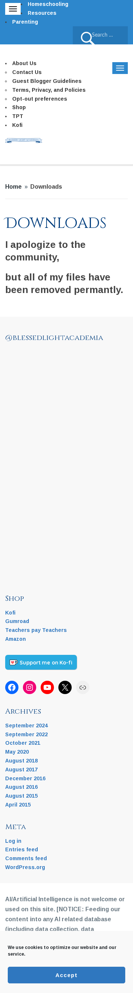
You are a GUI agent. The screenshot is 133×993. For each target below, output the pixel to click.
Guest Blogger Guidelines (47, 81)
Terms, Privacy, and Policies (49, 90)
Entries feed (21, 849)
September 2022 (26, 734)
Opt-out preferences (39, 99)
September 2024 (26, 725)
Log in (13, 841)
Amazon (15, 639)
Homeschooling (48, 4)
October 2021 (22, 743)
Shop (19, 107)
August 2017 (21, 769)
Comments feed (26, 858)
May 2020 (17, 752)
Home (13, 187)
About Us (24, 63)
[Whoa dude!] (72, 414)
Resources (42, 13)
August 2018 (21, 761)
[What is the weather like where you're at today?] (27, 459)
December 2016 (25, 778)
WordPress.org (25, 867)
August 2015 (21, 796)
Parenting (25, 22)
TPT (17, 116)
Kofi (17, 125)
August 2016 (21, 787)
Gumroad (17, 621)
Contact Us (27, 72)
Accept (66, 975)
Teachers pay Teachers (36, 630)
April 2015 (18, 805)
